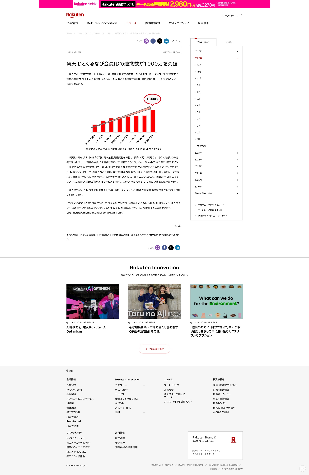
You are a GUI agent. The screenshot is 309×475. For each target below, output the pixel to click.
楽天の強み (72, 417)
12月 (199, 65)
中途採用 (120, 443)
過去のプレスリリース (204, 193)
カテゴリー (121, 385)
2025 (108, 33)
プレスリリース (95, 33)
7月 (199, 99)
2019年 (198, 186)
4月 (199, 119)
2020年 (198, 180)
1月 (198, 139)
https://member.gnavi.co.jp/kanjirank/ (98, 212)
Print (178, 41)
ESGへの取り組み (76, 452)
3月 (199, 126)
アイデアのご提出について (232, 469)
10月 (199, 78)
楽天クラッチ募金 (75, 456)
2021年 (198, 173)
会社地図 (71, 408)
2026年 (198, 51)
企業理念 (71, 385)
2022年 (198, 166)
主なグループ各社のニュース (211, 205)
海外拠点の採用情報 (126, 447)
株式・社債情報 (221, 399)
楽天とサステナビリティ (78, 443)
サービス (119, 394)
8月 (199, 92)
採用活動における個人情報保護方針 (223, 465)
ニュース (131, 23)
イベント (119, 403)
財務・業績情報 (221, 390)
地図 (71, 371)
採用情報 (204, 23)
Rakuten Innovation (102, 23)
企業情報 (72, 23)
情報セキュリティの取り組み (162, 465)
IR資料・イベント (222, 394)
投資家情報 (152, 23)
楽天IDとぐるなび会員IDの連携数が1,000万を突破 (137, 33)
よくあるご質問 (221, 412)
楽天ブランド (73, 412)
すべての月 (202, 146)
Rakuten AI (73, 421)
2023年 (198, 159)
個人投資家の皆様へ (224, 408)
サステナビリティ (179, 23)
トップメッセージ (75, 390)
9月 (199, 85)
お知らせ (229, 42)
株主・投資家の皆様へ (225, 385)
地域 (117, 412)
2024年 (198, 153)
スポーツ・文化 (123, 408)
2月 (199, 132)
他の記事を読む (156, 349)
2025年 (198, 58)
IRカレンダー (220, 403)
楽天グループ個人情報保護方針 (191, 465)
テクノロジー (121, 390)
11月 (199, 72)
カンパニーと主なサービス (80, 399)
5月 (199, 112)
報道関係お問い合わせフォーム (212, 215)
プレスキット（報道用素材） (210, 210)
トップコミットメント (76, 438)
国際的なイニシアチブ (78, 447)
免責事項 (213, 469)
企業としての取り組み (127, 399)
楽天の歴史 (72, 426)
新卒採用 (120, 438)
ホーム (69, 33)
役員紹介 (71, 394)
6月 (199, 105)
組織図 (70, 403)
